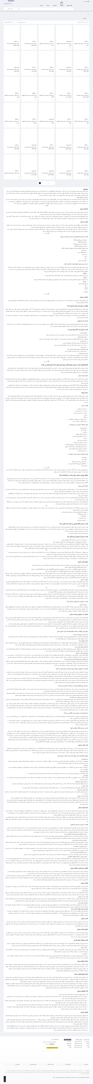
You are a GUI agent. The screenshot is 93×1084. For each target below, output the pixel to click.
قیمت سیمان (87, 1041)
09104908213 (11, 0)
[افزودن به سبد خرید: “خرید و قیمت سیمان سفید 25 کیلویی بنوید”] (70, 74)
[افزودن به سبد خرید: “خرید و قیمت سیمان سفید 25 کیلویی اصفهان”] (18, 48)
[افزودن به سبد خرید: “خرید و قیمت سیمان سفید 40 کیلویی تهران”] (18, 100)
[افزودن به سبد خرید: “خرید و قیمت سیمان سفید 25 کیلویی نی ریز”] (70, 100)
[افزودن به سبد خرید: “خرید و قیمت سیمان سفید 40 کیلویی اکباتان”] (53, 100)
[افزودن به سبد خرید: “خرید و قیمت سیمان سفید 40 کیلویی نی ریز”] (18, 126)
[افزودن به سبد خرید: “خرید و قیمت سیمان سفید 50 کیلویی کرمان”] (70, 177)
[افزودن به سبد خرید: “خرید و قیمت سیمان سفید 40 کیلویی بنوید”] (35, 100)
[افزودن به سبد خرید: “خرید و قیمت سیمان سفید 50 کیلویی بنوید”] (35, 151)
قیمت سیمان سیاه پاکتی (78, 1043)
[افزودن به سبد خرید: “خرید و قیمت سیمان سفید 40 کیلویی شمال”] (53, 126)
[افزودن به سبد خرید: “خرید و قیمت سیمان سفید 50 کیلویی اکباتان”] (53, 151)
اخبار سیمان (69, 1041)
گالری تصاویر (69, 1045)
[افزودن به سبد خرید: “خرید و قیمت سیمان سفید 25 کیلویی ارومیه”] (35, 48)
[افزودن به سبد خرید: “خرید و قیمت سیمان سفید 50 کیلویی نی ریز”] (35, 177)
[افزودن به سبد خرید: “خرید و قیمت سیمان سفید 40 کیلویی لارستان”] (35, 126)
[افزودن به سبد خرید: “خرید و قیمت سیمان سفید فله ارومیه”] (18, 177)
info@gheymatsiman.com (52, 1048)
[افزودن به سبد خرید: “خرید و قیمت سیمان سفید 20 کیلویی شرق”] (87, 48)
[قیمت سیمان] (86, 3)
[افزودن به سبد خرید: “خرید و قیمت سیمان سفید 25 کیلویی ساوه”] (53, 74)
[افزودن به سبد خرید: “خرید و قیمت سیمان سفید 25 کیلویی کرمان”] (18, 74)
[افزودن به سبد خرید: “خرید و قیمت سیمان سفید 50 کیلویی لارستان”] (53, 177)
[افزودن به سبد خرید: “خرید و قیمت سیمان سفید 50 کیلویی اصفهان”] (70, 151)
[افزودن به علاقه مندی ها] (85, 48)
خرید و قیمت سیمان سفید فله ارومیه (12, 173)
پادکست (70, 1047)
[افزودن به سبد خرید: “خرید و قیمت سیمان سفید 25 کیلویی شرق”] (35, 74)
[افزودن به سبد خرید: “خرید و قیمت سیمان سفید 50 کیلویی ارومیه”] (87, 151)
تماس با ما (87, 1045)
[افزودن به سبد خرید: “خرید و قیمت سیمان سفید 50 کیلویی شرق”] (87, 177)
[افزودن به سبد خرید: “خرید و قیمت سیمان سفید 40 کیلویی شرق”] (70, 126)
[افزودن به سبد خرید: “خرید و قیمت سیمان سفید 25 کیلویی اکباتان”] (87, 74)
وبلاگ (88, 1047)
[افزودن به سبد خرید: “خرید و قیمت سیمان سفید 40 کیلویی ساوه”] (87, 126)
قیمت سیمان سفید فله (78, 1045)
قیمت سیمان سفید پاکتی (78, 1047)
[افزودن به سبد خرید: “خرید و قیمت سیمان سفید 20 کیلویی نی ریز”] (53, 48)
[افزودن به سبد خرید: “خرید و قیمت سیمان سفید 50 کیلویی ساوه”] (18, 151)
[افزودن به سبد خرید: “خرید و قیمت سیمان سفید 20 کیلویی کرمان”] (70, 48)
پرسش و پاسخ (69, 1043)
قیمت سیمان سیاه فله (78, 1041)
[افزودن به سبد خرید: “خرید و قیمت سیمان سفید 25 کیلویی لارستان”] (87, 100)
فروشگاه (88, 1043)
